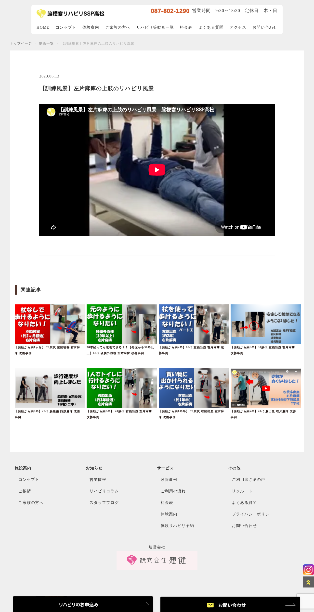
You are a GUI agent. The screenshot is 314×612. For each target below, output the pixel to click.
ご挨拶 (24, 491)
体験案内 (90, 27)
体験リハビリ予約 (177, 526)
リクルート (242, 491)
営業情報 (98, 479)
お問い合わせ (264, 27)
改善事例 (169, 479)
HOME (43, 27)
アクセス (238, 27)
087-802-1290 (170, 11)
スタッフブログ (104, 502)
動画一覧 (46, 43)
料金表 (186, 27)
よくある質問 (210, 27)
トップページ (21, 43)
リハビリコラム (104, 491)
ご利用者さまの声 (248, 479)
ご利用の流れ (173, 491)
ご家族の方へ (117, 27)
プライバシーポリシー (253, 514)
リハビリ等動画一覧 (155, 27)
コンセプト (65, 27)
